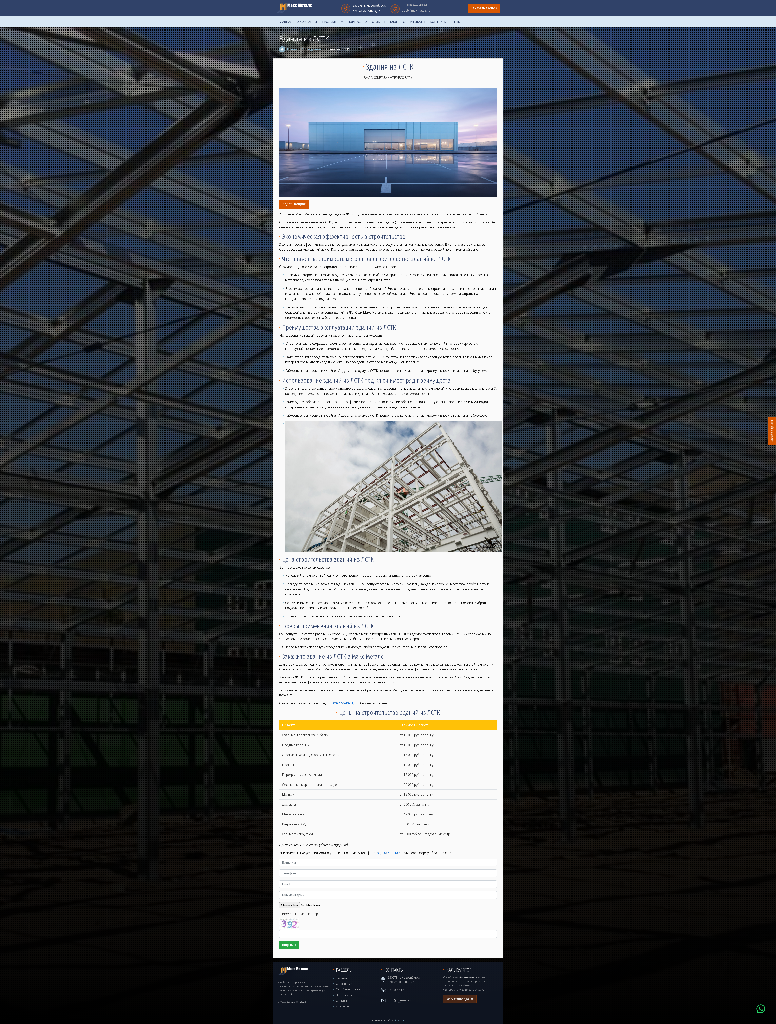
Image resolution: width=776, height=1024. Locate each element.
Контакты (438, 22)
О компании (307, 22)
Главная (285, 22)
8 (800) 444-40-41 (414, 5)
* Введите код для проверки (300, 914)
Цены (456, 22)
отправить (289, 945)
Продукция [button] (331, 22)
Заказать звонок (484, 8)
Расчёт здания (772, 431)
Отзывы (378, 22)
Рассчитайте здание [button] (460, 999)
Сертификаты (414, 22)
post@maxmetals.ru (416, 11)
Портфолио (357, 22)
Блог (394, 22)
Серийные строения (349, 989)
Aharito (399, 1020)
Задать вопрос (294, 204)
